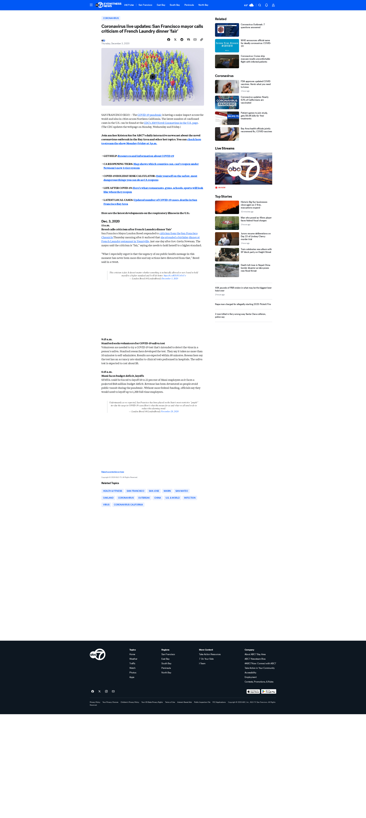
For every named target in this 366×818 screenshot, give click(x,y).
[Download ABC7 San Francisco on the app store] (253, 691)
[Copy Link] (201, 39)
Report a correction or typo (112, 471)
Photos (132, 673)
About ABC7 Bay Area (255, 654)
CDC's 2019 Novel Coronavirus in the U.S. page (171, 123)
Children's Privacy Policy (130, 702)
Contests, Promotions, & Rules (259, 682)
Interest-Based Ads (184, 702)
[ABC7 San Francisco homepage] (108, 5)
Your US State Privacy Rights (152, 702)
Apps (131, 677)
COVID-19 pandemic (150, 115)
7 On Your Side (206, 659)
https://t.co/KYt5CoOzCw (175, 275)
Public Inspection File (202, 702)
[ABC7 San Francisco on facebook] (93, 691)
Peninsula (189, 4)
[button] (91, 5)
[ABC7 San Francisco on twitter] (99, 691)
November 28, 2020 (170, 411)
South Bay (175, 4)
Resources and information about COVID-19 (146, 156)
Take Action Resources (209, 654)
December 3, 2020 (170, 278)
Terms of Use (170, 702)
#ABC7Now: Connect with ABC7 (260, 663)
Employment (251, 677)
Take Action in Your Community (260, 668)
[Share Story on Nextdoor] (188, 39)
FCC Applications (219, 702)
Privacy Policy (95, 702)
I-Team (202, 663)
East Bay (161, 4)
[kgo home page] (97, 654)
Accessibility (250, 673)
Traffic (132, 663)
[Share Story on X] (175, 39)
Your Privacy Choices (110, 702)
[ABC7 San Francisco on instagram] (106, 691)
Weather (133, 659)
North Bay (203, 4)
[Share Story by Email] (195, 39)
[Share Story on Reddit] (181, 39)
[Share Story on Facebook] (168, 39)
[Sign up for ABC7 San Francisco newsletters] (113, 691)
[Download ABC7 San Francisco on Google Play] (268, 691)
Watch (132, 668)
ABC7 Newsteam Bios (255, 659)
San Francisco (145, 4)
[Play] (243, 168)
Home (132, 654)
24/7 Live (129, 4)
